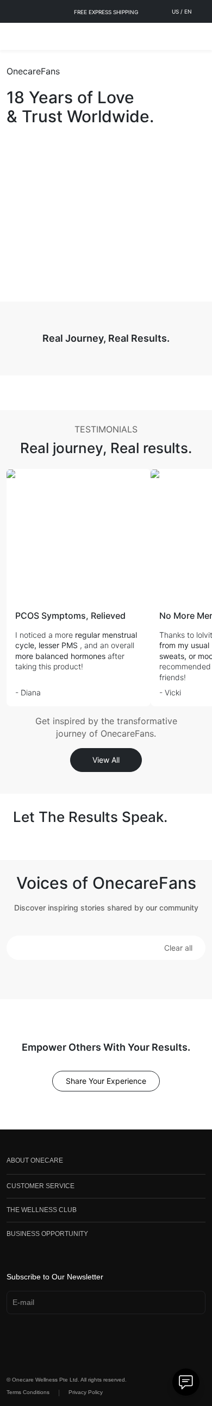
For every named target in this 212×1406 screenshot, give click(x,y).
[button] (21, 948)
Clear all (178, 947)
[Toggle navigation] (14, 36)
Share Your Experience (106, 1080)
